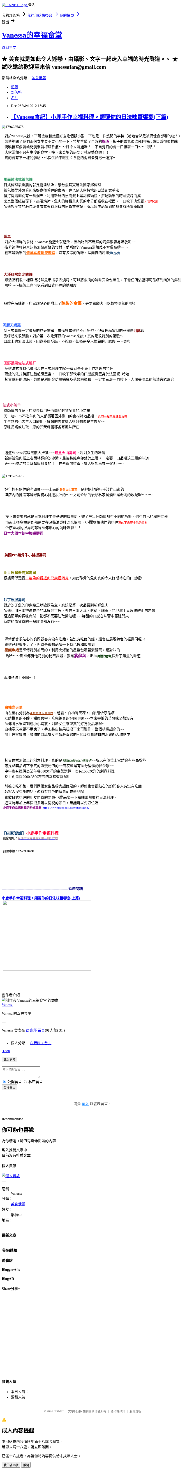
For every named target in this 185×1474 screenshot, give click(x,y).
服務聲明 (135, 1411)
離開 (26, 1465)
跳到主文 (9, 48)
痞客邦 (31, 1030)
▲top (6, 1051)
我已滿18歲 (11, 1465)
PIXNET (59, 1411)
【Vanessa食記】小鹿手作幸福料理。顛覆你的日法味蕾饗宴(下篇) (89, 117)
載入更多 (9, 1059)
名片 (14, 98)
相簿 (14, 87)
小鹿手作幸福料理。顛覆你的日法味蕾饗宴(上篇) (41, 898)
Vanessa (7, 1005)
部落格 (16, 92)
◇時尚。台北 (40, 1043)
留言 (41, 1030)
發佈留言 (9, 1087)
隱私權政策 (118, 1411)
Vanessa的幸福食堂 (32, 35)
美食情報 (39, 78)
